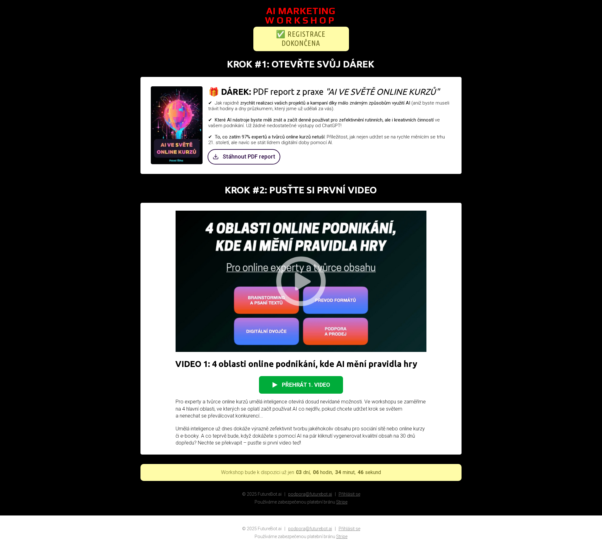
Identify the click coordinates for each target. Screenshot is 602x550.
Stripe (341, 501)
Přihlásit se (349, 494)
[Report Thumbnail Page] (177, 125)
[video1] (301, 281)
